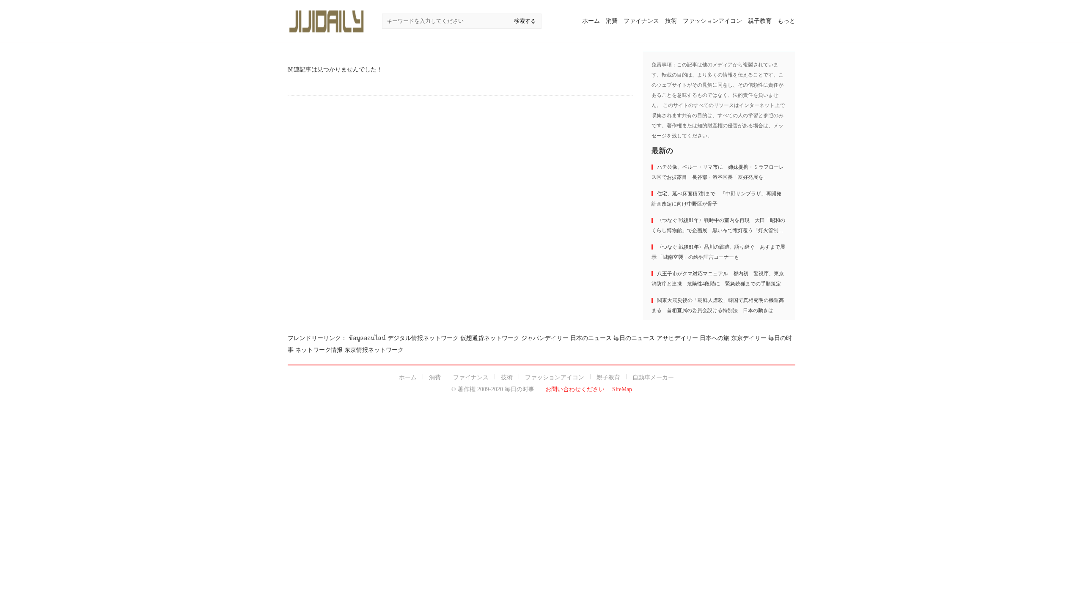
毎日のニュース (634, 338)
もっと (786, 21)
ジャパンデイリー (545, 338)
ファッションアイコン (712, 21)
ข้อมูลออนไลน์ (367, 338)
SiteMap (622, 389)
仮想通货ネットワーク (490, 338)
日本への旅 (714, 338)
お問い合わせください (575, 389)
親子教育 (760, 21)
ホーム (591, 21)
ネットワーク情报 (319, 350)
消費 (612, 21)
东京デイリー (749, 338)
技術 (671, 21)
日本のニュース (591, 338)
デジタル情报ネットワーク (423, 338)
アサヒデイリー (677, 338)
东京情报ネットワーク (374, 350)
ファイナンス (641, 21)
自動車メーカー (653, 377)
